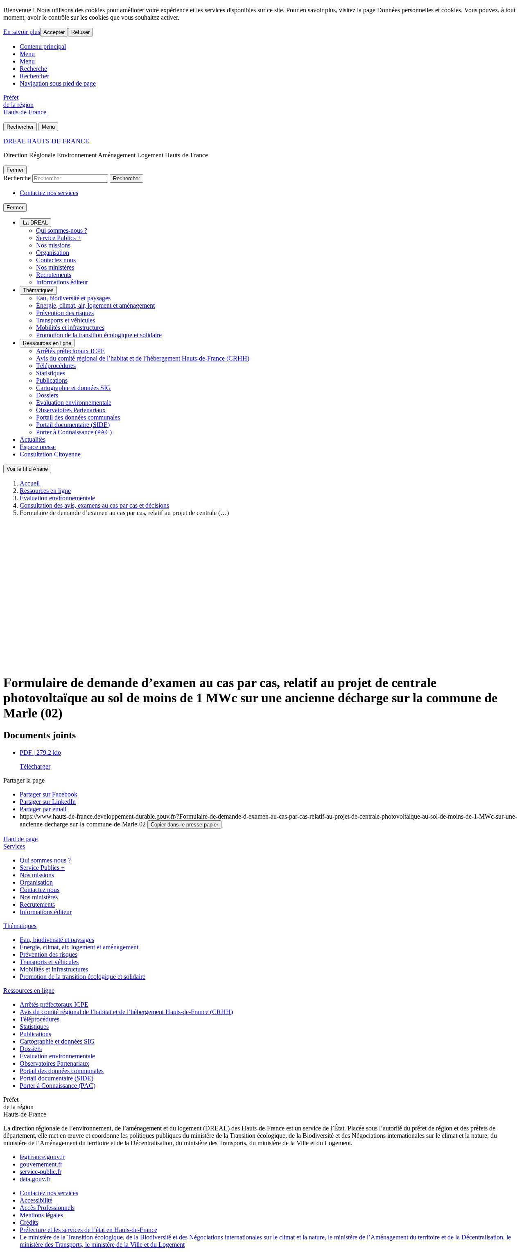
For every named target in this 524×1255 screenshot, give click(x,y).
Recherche (33, 68)
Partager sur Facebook (48, 794)
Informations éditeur (62, 282)
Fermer (15, 170)
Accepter (54, 32)
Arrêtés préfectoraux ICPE (70, 350)
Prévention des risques (65, 312)
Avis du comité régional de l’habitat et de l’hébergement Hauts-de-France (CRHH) (142, 358)
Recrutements (53, 274)
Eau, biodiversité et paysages (73, 298)
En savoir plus (21, 31)
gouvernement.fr (41, 1164)
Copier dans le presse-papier (184, 825)
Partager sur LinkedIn (48, 801)
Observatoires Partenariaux (71, 409)
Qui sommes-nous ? (61, 230)
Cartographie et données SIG (73, 387)
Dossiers (47, 395)
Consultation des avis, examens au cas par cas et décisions (94, 505)
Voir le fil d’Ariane (27, 469)
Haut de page (20, 838)
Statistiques (50, 373)
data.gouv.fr (35, 1179)
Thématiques (38, 290)
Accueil (30, 483)
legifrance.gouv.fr (42, 1156)
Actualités (32, 439)
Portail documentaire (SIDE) (73, 424)
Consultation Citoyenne (50, 454)
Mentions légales (41, 1215)
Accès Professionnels (47, 1207)
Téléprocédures (56, 365)
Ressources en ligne (47, 343)
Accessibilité (36, 1200)
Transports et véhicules (65, 320)
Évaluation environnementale (73, 402)
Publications (52, 380)
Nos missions (53, 245)
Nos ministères (55, 267)
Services (14, 846)
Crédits (29, 1222)
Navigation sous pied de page (58, 83)
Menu (27, 53)
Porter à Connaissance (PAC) (74, 432)
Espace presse (38, 446)
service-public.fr (40, 1171)
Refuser (80, 32)
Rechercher (34, 76)
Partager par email (43, 809)
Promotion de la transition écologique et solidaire (99, 334)
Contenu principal (43, 46)
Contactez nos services (49, 192)
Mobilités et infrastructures (70, 327)
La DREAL (35, 223)
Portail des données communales (78, 417)
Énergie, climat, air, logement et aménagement (95, 305)
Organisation (52, 252)
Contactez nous (56, 259)
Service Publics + (58, 237)
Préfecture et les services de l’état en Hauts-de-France (88, 1229)
